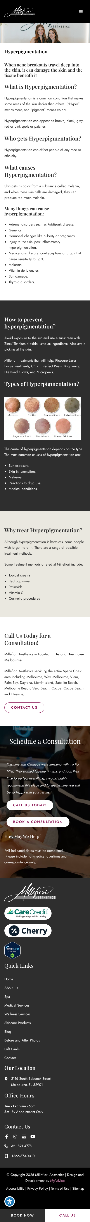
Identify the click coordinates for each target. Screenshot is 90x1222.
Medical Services (16, 1005)
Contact (10, 1057)
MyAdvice (57, 1180)
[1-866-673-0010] (19, 1156)
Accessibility (15, 1188)
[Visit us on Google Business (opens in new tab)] (24, 1136)
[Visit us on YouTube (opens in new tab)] (33, 1136)
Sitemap (78, 1188)
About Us (11, 987)
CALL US (67, 1215)
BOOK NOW (22, 1215)
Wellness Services (17, 1014)
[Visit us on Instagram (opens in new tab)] (15, 1136)
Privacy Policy (37, 1188)
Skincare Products (17, 1022)
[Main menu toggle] (81, 11)
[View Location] (7, 1079)
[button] (30, 805)
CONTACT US (24, 707)
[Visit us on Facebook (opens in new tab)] (6, 1136)
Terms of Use (60, 1188)
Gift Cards (11, 1049)
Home (8, 979)
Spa (7, 996)
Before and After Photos (22, 1040)
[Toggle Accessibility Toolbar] (9, 1201)
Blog (7, 1031)
